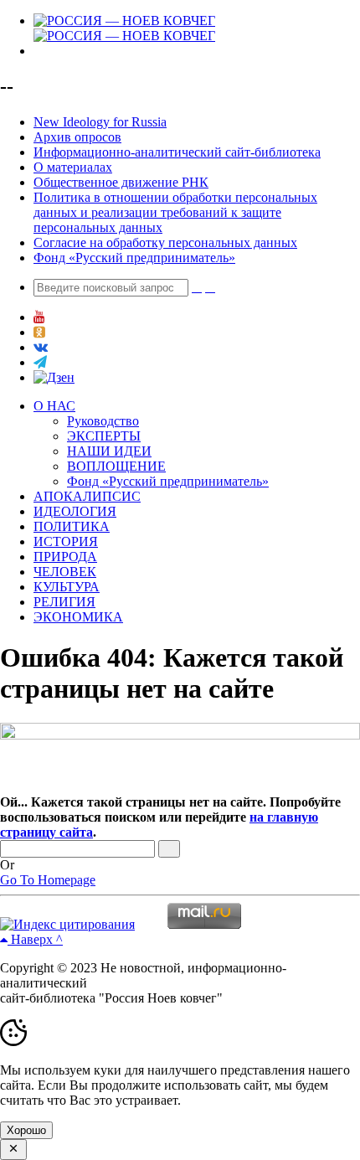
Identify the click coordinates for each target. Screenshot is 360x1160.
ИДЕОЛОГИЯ (74, 511)
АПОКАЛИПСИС (87, 496)
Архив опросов (77, 137)
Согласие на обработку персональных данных (165, 242)
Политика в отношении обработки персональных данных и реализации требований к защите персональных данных (175, 212)
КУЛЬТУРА (66, 587)
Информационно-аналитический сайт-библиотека (177, 152)
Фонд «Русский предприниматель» (134, 257)
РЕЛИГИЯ (64, 602)
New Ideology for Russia (100, 122)
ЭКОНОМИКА (78, 617)
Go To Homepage (47, 880)
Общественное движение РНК (120, 182)
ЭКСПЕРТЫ (104, 436)
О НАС (54, 406)
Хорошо (26, 1130)
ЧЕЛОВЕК (64, 572)
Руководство (103, 421)
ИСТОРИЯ (65, 541)
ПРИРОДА (65, 556)
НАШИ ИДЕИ (109, 451)
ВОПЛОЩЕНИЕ (116, 466)
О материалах (72, 167)
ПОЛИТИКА (71, 526)
